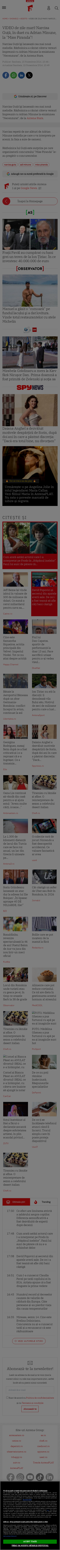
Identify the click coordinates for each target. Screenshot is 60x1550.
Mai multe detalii (27, 1499)
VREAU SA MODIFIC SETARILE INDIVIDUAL (30, 1545)
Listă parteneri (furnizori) (9, 1536)
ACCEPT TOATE (30, 1541)
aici (48, 1510)
